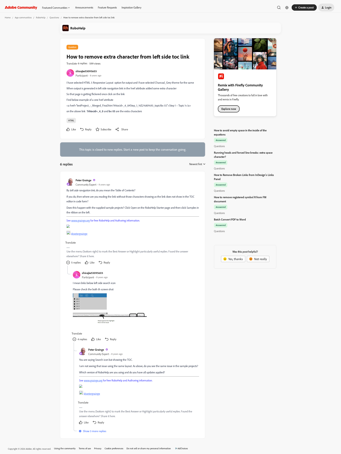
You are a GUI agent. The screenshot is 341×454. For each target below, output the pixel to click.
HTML (71, 120)
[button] (304, 7)
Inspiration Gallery (131, 7)
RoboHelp (40, 17)
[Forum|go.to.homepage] (21, 7)
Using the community (65, 448)
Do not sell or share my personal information (148, 448)
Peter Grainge (83, 180)
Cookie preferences (114, 448)
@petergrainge (79, 233)
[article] (132, 222)
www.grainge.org (80, 220)
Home (8, 17)
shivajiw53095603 (86, 71)
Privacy (97, 448)
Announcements (84, 7)
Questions (54, 17)
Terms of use (85, 448)
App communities (23, 17)
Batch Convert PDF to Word (230, 219)
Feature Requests (107, 7)
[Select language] (287, 7)
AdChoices (183, 448)
